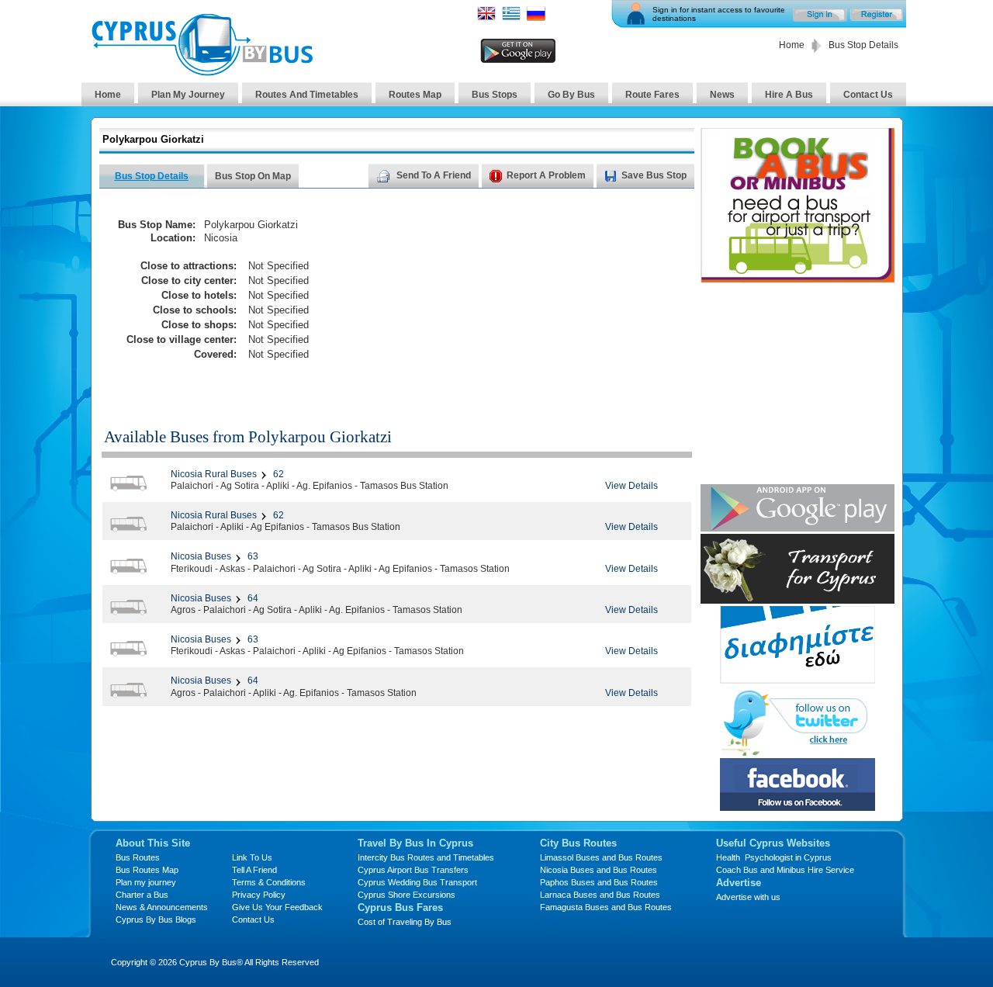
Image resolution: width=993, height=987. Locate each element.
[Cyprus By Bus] (202, 71)
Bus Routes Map (147, 869)
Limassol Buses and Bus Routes (601, 857)
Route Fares (652, 94)
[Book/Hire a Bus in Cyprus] (797, 279)
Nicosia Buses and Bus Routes (598, 869)
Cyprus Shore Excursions (406, 894)
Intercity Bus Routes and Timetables (426, 857)
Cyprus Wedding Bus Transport (417, 882)
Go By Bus (571, 94)
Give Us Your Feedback (277, 907)
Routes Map (415, 94)
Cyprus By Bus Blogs (156, 919)
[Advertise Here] (797, 679)
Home (791, 45)
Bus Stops (494, 94)
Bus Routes (138, 857)
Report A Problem (544, 175)
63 (251, 556)
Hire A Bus (789, 94)
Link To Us (252, 857)
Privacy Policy (258, 894)
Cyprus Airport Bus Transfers (413, 869)
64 (251, 598)
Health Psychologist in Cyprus (774, 857)
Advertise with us (748, 897)
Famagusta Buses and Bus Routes (606, 907)
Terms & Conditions (269, 882)
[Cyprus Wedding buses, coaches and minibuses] (797, 599)
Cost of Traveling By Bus (405, 921)
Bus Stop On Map (253, 176)
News (722, 94)
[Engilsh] (486, 18)
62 (277, 474)
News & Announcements (162, 907)
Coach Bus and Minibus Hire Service (785, 869)
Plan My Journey (188, 94)
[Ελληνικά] (511, 18)
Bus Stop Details (152, 176)
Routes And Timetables (306, 94)
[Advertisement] (545, 300)
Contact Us (868, 94)
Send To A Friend (431, 175)
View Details (631, 485)
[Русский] (536, 18)
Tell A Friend (254, 869)
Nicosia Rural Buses (214, 474)
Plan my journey (146, 882)
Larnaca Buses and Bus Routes (600, 894)
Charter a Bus (142, 894)
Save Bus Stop (654, 175)
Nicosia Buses (201, 556)
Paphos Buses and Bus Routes (599, 882)
